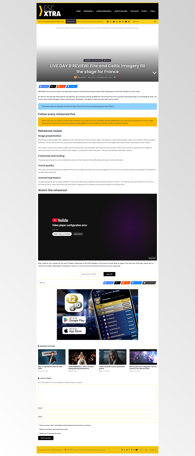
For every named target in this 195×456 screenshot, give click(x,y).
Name (40, 408)
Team (152, 11)
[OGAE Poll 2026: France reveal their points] (112, 357)
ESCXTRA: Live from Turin (87, 28)
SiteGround (101, 450)
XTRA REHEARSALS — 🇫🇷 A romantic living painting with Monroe (81, 368)
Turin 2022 (74, 28)
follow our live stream (108, 121)
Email (40, 416)
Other (143, 11)
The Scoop (134, 11)
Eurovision (88, 11)
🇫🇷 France (106, 60)
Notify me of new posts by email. (50, 433)
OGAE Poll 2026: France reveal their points (112, 368)
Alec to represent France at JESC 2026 (50, 368)
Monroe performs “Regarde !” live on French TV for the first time (143, 368)
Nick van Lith (81, 77)
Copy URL (109, 274)
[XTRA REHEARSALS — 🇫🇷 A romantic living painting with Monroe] (82, 357)
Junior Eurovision (103, 11)
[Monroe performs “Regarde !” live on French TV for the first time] (143, 357)
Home (78, 11)
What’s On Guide (121, 11)
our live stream (84, 266)
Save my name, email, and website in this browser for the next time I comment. (65, 425)
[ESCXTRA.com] (49, 11)
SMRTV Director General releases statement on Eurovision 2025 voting (99, 21)
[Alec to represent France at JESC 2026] (52, 357)
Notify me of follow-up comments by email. (54, 429)
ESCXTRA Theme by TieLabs (75, 450)
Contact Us (152, 450)
